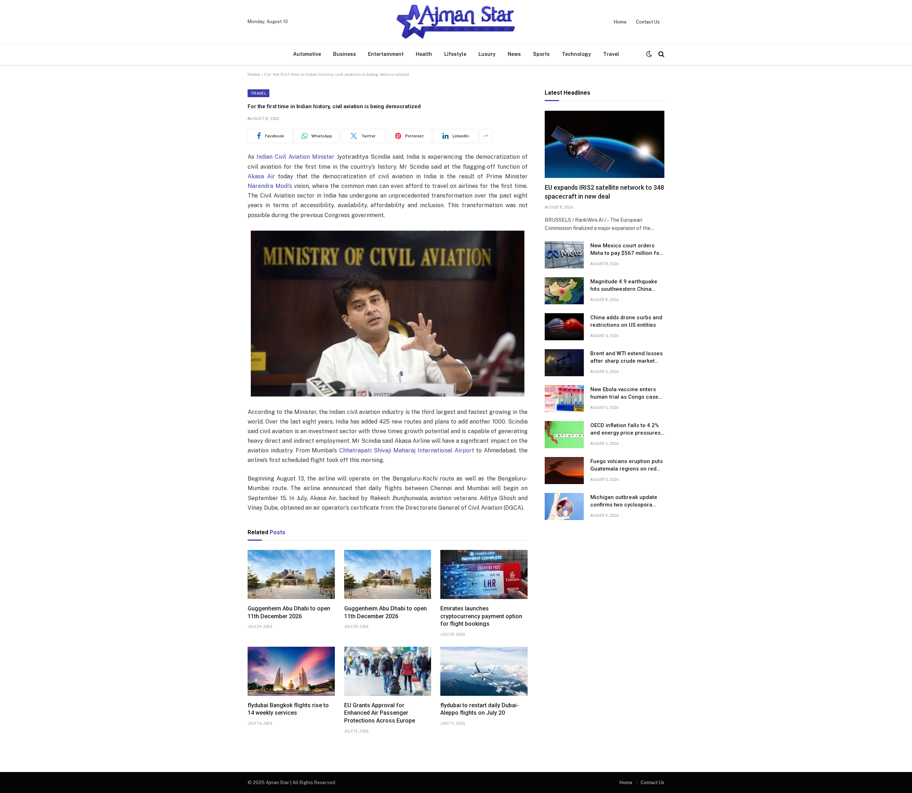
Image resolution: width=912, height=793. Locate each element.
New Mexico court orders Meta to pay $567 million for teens (626, 249)
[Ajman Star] (456, 21)
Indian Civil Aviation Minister (295, 156)
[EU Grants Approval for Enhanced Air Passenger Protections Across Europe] (387, 671)
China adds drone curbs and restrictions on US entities (626, 321)
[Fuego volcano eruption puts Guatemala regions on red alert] (564, 470)
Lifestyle (455, 54)
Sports (541, 54)
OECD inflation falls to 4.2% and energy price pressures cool (625, 429)
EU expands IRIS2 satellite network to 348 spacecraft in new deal (604, 192)
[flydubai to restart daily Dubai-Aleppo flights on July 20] (484, 671)
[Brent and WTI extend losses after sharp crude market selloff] (564, 362)
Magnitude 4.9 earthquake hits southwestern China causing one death (623, 285)
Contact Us (648, 22)
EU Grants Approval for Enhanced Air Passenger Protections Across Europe (379, 713)
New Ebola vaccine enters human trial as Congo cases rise (625, 393)
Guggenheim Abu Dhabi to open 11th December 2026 (289, 612)
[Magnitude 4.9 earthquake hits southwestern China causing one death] (564, 290)
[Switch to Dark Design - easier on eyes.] (649, 54)
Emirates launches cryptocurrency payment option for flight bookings (481, 616)
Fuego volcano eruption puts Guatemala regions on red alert (626, 465)
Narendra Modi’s (270, 186)
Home (620, 22)
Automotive (307, 54)
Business (344, 54)
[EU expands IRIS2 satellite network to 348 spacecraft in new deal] (604, 144)
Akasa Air (261, 176)
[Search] (660, 54)
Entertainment (386, 54)
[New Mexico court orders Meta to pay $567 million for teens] (564, 254)
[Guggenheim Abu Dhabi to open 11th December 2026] (291, 574)
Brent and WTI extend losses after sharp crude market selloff (626, 357)
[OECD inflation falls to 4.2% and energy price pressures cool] (564, 434)
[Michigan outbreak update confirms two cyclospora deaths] (564, 506)
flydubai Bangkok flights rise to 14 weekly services (288, 709)
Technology (576, 54)
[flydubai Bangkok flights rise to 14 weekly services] (291, 671)
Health (424, 54)
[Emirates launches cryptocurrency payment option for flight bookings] (484, 574)
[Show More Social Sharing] (486, 136)
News (514, 54)
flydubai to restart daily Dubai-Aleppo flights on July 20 (479, 709)
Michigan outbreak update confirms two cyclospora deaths (623, 501)
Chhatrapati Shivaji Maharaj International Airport (406, 450)
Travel (611, 54)
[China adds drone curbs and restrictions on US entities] (564, 326)
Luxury (487, 54)
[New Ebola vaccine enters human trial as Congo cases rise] (564, 398)
